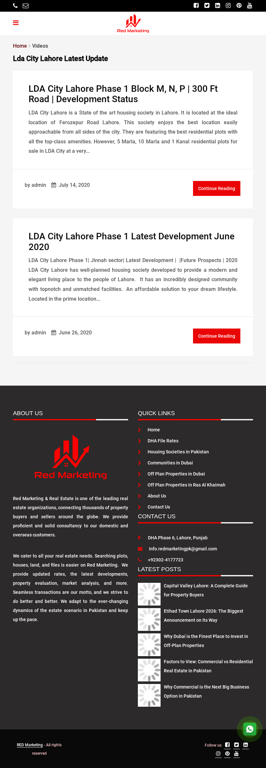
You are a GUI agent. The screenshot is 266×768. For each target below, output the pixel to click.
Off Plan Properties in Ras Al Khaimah (186, 484)
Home (154, 429)
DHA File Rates (163, 440)
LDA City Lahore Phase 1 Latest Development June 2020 (132, 241)
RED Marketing (30, 745)
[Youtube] (249, 6)
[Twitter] (206, 6)
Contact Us (159, 507)
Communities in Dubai (170, 462)
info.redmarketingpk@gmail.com (183, 548)
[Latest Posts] (149, 592)
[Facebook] (196, 6)
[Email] (26, 6)
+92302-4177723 (165, 559)
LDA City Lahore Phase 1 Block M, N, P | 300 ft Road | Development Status (123, 94)
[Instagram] (228, 6)
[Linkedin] (217, 6)
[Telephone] (15, 6)
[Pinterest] (239, 6)
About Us (157, 495)
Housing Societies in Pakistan (178, 451)
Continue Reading (216, 188)
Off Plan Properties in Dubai (176, 473)
